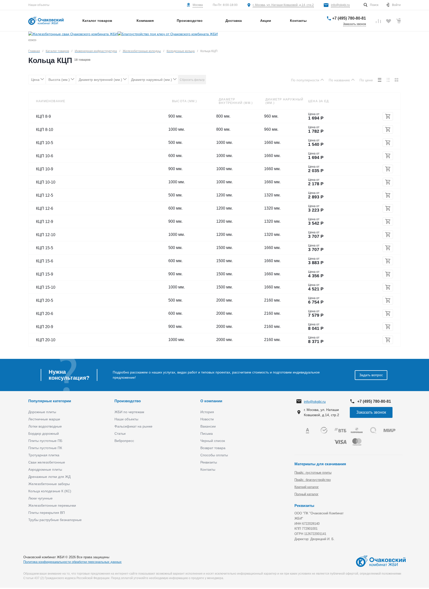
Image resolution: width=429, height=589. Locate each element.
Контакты (207, 469)
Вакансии (208, 426)
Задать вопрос (371, 375)
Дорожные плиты (42, 412)
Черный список (212, 441)
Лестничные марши (44, 419)
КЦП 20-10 (45, 340)
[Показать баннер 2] (34, 40)
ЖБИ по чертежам (129, 412)
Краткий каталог (306, 487)
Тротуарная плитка (43, 455)
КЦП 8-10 (44, 129)
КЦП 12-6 (44, 208)
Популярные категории (49, 401)
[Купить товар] (388, 116)
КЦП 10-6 (44, 156)
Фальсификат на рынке (133, 426)
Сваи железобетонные (46, 462)
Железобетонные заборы (49, 484)
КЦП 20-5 (44, 300)
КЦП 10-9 (44, 169)
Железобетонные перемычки (52, 505)
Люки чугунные (40, 498)
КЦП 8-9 (43, 116)
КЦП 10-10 (45, 182)
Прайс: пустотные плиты (312, 472)
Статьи (120, 433)
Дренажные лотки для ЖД (49, 477)
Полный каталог (306, 494)
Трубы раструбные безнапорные (55, 520)
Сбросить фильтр (192, 80)
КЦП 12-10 (45, 235)
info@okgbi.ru (340, 5)
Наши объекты (38, 5)
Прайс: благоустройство (312, 480)
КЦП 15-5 (44, 248)
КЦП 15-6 (44, 261)
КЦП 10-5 (44, 143)
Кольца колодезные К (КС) (49, 491)
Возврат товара (212, 448)
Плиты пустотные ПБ (45, 441)
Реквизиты (208, 462)
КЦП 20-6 (44, 313)
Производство (127, 401)
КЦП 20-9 (44, 327)
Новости (207, 419)
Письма (206, 433)
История (207, 412)
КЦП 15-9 (44, 274)
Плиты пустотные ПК (45, 448)
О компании (211, 401)
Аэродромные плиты (45, 469)
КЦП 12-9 (44, 221)
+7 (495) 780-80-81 (349, 18)
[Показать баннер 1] (30, 40)
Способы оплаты (214, 455)
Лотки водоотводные (45, 426)
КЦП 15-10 (45, 287)
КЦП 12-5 (44, 195)
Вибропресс (124, 441)
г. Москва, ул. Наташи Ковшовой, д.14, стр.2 (283, 5)
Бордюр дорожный (43, 433)
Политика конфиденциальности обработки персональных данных (72, 562)
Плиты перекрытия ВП (46, 513)
